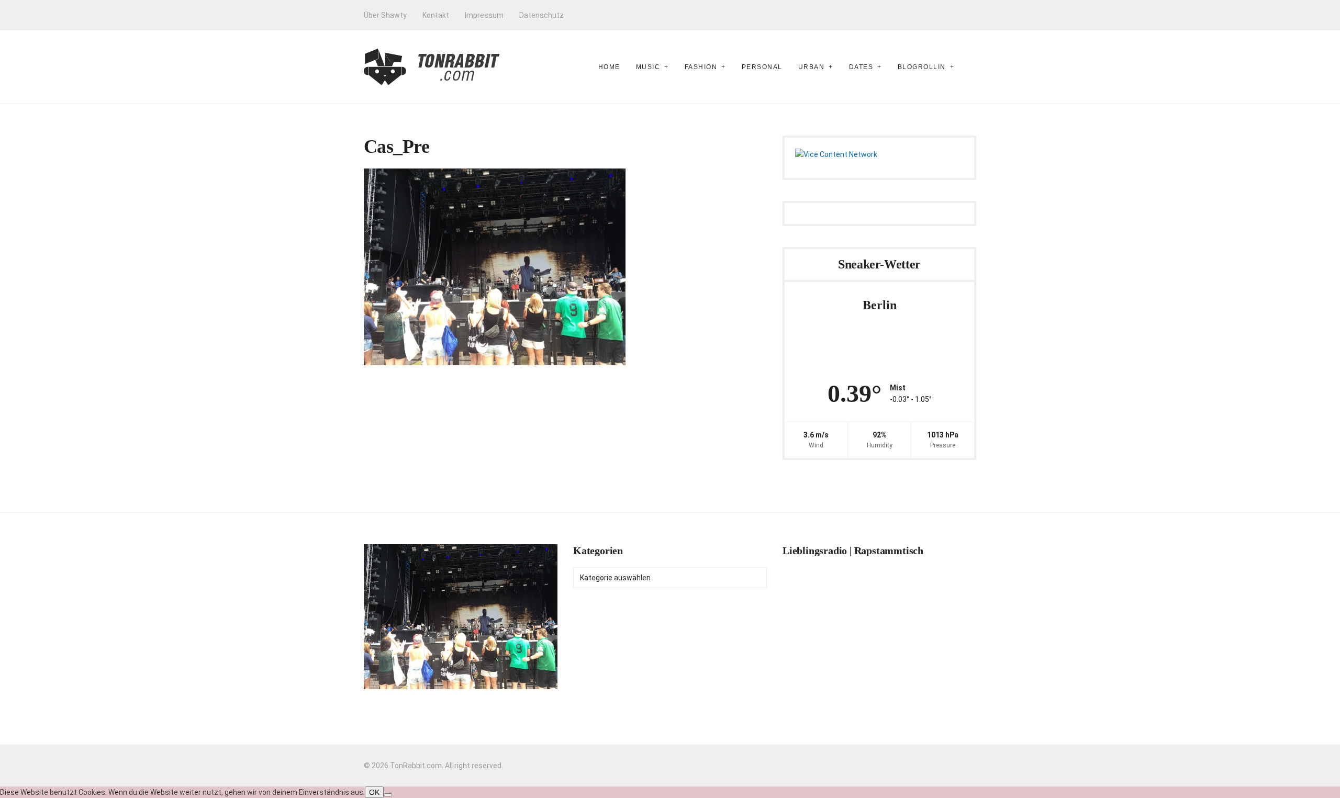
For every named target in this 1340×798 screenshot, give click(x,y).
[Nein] (388, 794)
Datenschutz (541, 15)
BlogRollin (922, 67)
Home (609, 67)
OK (374, 792)
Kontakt (435, 15)
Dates (861, 67)
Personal (762, 67)
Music (648, 67)
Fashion (701, 67)
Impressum (484, 15)
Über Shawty (385, 15)
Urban (811, 67)
